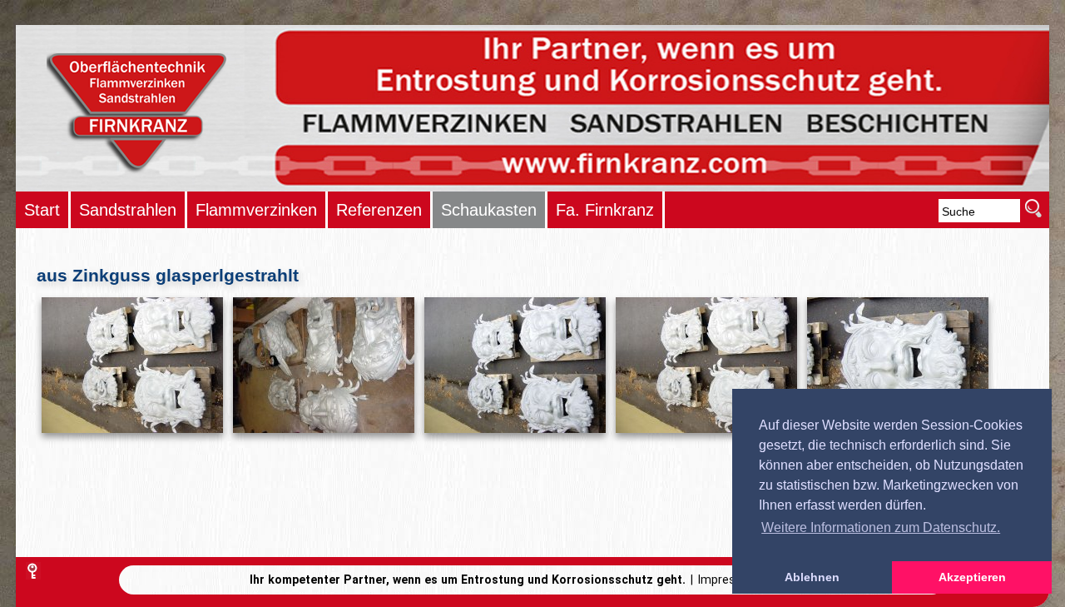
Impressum (729, 579)
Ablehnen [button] (812, 577)
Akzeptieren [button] (972, 577)
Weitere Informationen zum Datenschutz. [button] (880, 527)
